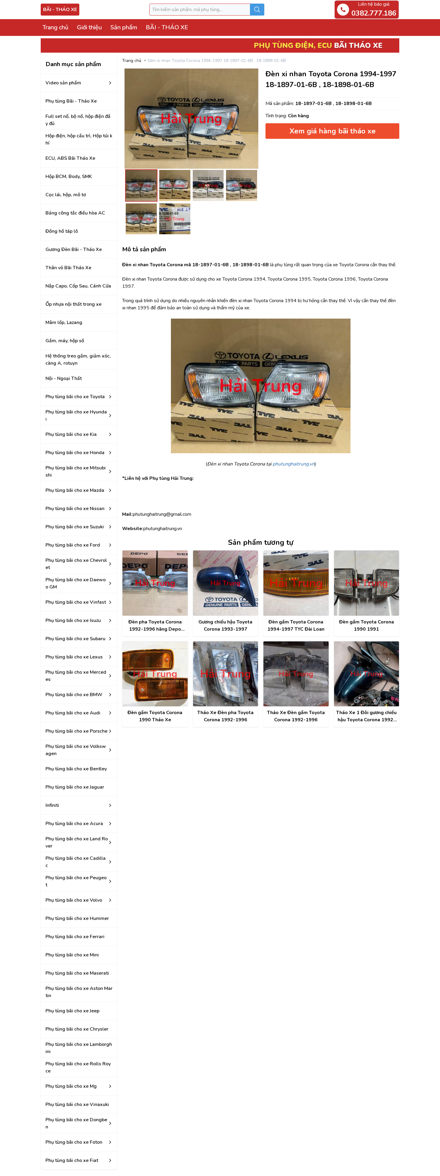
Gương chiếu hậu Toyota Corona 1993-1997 (225, 625)
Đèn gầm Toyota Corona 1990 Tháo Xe (155, 716)
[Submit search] (257, 10)
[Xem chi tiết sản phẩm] (155, 583)
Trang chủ (55, 27)
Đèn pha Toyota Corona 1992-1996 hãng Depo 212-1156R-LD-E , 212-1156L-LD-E (155, 626)
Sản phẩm (123, 27)
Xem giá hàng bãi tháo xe (332, 131)
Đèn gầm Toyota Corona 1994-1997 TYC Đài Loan (295, 625)
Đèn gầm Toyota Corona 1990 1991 (366, 625)
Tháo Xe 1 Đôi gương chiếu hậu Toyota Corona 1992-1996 (366, 716)
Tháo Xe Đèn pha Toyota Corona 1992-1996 (225, 716)
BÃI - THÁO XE (60, 9)
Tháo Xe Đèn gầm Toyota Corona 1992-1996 (296, 716)
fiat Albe (131, 1169)
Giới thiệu (89, 27)
